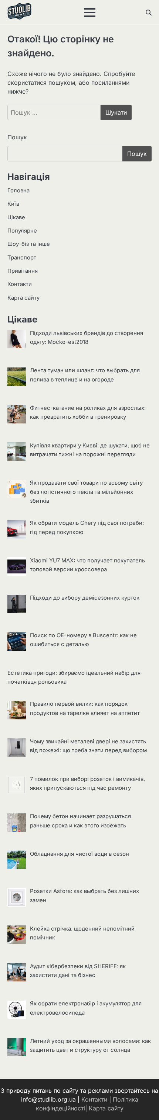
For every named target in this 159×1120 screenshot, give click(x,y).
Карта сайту (23, 297)
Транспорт (21, 257)
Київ (13, 203)
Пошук (17, 137)
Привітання (22, 271)
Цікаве (16, 217)
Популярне (22, 230)
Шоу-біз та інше (28, 244)
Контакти (19, 284)
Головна (18, 190)
